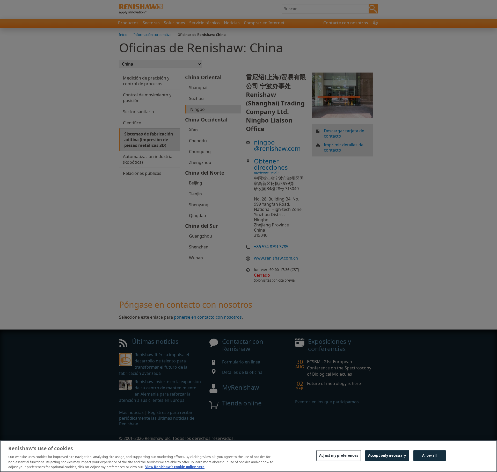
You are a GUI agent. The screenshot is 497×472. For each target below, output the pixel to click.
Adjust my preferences (338, 455)
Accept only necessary (387, 455)
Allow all (429, 455)
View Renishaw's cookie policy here (174, 466)
